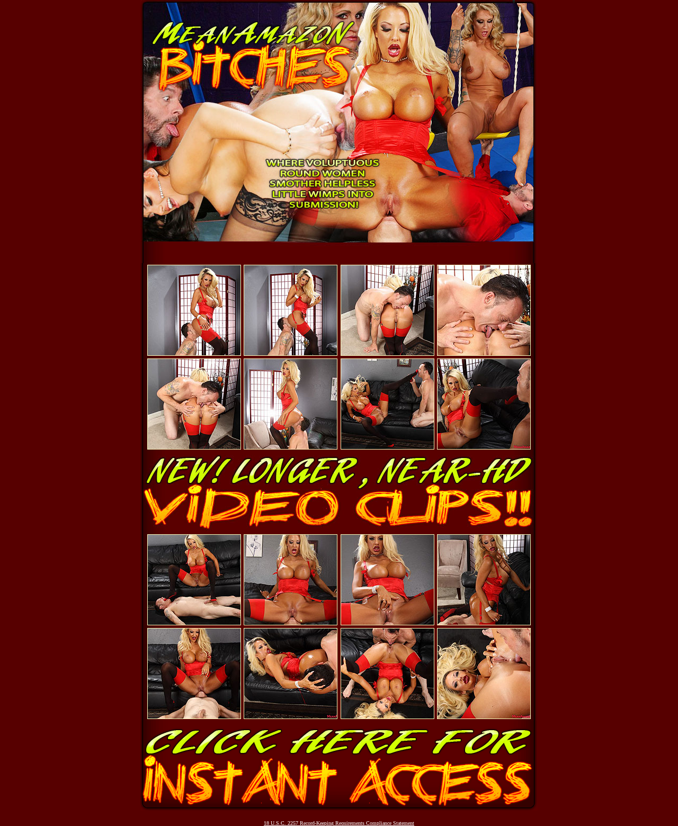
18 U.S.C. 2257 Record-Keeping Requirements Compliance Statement (339, 823)
